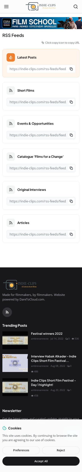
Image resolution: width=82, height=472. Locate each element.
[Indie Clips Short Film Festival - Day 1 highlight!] (15, 387)
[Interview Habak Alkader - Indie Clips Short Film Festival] (15, 363)
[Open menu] (6, 6)
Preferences (21, 450)
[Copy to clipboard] (71, 69)
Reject (61, 450)
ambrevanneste (40, 338)
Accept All (41, 461)
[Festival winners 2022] (15, 340)
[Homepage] (41, 6)
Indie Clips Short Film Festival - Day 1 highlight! (53, 382)
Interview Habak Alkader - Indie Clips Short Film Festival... (53, 358)
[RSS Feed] (7, 312)
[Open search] (75, 6)
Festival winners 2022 (46, 333)
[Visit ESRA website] (41, 23)
